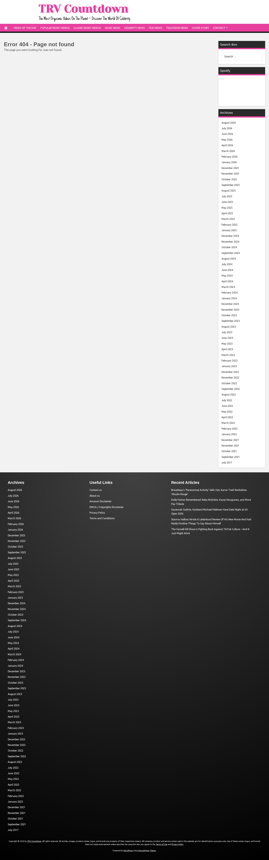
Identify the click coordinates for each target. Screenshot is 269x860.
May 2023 (227, 343)
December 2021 (230, 440)
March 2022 (228, 422)
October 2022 (229, 383)
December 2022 (230, 372)
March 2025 (228, 218)
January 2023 (229, 366)
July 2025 (227, 196)
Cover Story (200, 27)
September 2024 (231, 253)
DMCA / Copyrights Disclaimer (107, 507)
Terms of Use (161, 844)
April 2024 (227, 281)
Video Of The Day (25, 27)
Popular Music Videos (55, 27)
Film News (155, 27)
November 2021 (230, 445)
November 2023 (230, 309)
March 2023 (228, 355)
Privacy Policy (97, 512)
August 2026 (229, 122)
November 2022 (230, 377)
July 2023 (227, 332)
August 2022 (229, 394)
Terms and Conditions (102, 518)
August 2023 (229, 326)
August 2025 (229, 190)
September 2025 (231, 185)
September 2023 (231, 320)
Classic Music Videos (87, 27)
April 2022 (227, 417)
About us (95, 495)
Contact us (96, 490)
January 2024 (229, 298)
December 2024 (230, 235)
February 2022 (230, 428)
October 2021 (229, 451)
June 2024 (227, 270)
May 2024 (227, 275)
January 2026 (229, 162)
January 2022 (229, 434)
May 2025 (227, 207)
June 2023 (227, 337)
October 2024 (229, 247)
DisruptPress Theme (147, 851)
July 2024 (227, 264)
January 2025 (229, 230)
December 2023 (230, 303)
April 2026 (227, 145)
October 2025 (229, 179)
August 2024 (229, 258)
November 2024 (230, 241)
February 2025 (230, 224)
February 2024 (230, 292)
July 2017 (227, 462)
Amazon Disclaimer (100, 501)
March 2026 (228, 151)
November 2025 (230, 173)
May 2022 (227, 411)
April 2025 (227, 213)
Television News (177, 27)
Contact (219, 27)
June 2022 (227, 405)
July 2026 (227, 128)
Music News (112, 27)
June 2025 (227, 202)
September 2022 (231, 388)
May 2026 (227, 139)
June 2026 (227, 133)
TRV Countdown (83, 8)
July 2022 (227, 400)
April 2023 (227, 349)
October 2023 (229, 315)
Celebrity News (134, 27)
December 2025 (230, 168)
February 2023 (230, 360)
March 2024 (228, 287)
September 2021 (231, 457)
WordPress (128, 851)
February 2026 (230, 156)
